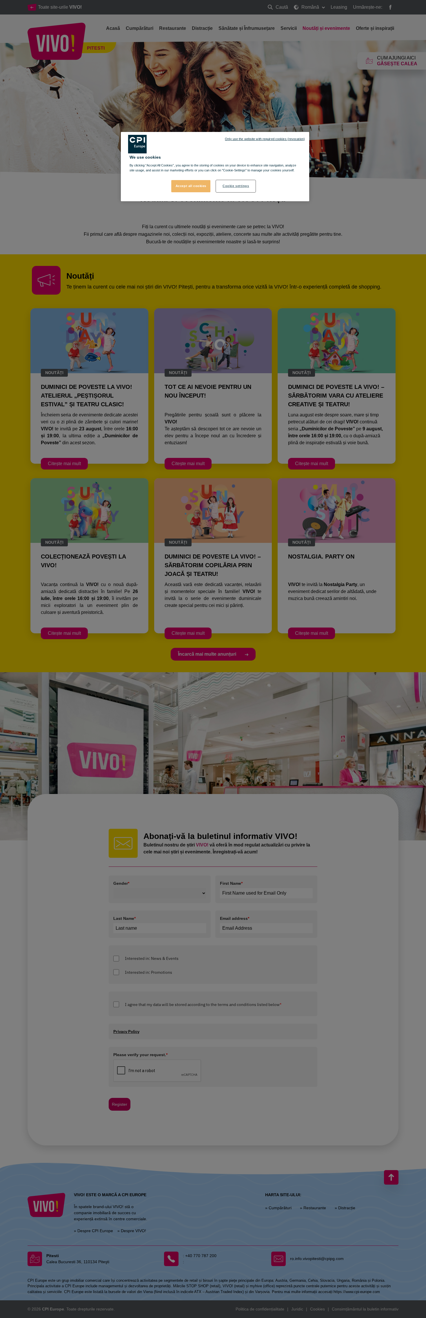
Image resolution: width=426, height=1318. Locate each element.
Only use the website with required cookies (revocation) (265, 139)
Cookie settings (236, 186)
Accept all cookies (191, 186)
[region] (215, 167)
